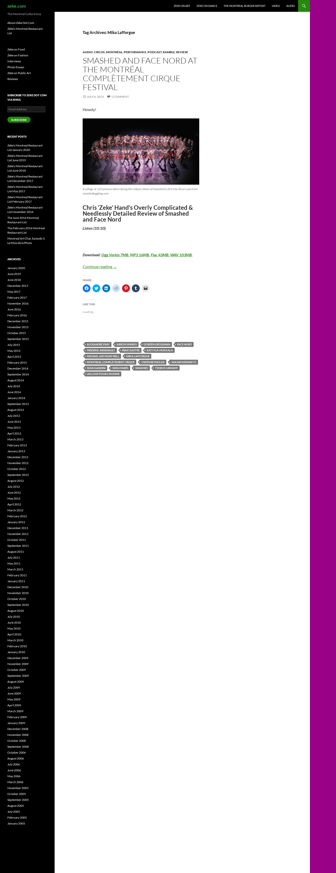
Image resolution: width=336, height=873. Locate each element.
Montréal (114, 52)
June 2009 (14, 693)
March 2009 (15, 711)
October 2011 (16, 540)
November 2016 (18, 303)
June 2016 (14, 309)
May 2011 (13, 563)
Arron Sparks (127, 344)
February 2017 (17, 297)
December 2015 (17, 321)
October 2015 (16, 333)
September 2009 (18, 676)
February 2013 (17, 445)
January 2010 (16, 652)
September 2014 (18, 374)
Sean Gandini (96, 368)
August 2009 (15, 681)
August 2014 (15, 380)
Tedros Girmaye (166, 368)
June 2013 (14, 421)
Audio (290, 5)
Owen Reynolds (153, 362)
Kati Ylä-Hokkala (160, 350)
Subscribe (19, 120)
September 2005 (18, 800)
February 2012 (17, 516)
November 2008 (18, 735)
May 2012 (13, 498)
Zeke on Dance (207, 5)
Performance (135, 52)
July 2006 (13, 764)
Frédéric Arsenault (101, 350)
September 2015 (18, 339)
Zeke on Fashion (17, 55)
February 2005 (17, 817)
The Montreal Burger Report (244, 5)
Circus (99, 52)
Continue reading (100, 266)
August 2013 (15, 410)
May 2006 (13, 776)
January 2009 (16, 723)
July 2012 (13, 486)
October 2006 (16, 752)
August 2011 (15, 551)
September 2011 (18, 546)
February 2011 (17, 575)
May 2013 (13, 427)
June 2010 (14, 622)
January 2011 (16, 581)
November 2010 (18, 593)
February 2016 (17, 315)
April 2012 (14, 504)
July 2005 (13, 811)
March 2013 (15, 439)
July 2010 (13, 616)
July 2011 (13, 557)
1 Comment (120, 96)
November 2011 (18, 534)
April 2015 (14, 356)
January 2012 (16, 522)
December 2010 (17, 587)
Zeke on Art (182, 5)
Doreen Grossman (157, 344)
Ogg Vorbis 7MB (114, 254)
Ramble (169, 52)
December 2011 (17, 528)
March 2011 (15, 569)
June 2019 (14, 274)
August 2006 (15, 758)
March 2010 (15, 640)
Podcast (155, 52)
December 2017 (17, 286)
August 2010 (15, 611)
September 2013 (18, 404)
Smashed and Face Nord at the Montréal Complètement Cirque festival (140, 73)
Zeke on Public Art (19, 73)
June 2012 (14, 492)
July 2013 (13, 416)
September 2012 (18, 475)
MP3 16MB (139, 254)
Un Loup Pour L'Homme (103, 373)
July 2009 (13, 687)
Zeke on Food (16, 49)
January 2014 (16, 398)
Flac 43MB (159, 254)
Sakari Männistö (183, 362)
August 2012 (15, 481)
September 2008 (18, 746)
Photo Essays (15, 67)
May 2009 (13, 699)
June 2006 (14, 770)
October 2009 (16, 670)
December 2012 (17, 457)
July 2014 (13, 386)
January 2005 (16, 823)
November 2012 (18, 463)
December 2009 (17, 658)
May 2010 (13, 628)
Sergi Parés (120, 368)
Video (276, 5)
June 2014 (14, 392)
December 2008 (17, 729)
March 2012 (15, 510)
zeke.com (16, 6)
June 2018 (14, 280)
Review (182, 52)
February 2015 (17, 362)
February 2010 (17, 646)
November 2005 (18, 788)
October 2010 (16, 599)
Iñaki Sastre (131, 350)
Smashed (141, 368)
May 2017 (13, 291)
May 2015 (13, 351)
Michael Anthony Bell (103, 356)
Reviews (12, 79)
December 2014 (17, 368)
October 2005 (16, 794)
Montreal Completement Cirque (111, 362)
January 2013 (16, 451)
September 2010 (18, 605)
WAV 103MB (181, 254)
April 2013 (14, 433)
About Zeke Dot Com (20, 23)
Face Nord (184, 344)
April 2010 (14, 634)
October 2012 (16, 469)
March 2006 (15, 782)
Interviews (14, 61)
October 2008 (16, 741)
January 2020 (16, 268)
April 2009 (14, 705)
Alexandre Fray (98, 344)
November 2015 (18, 327)
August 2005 (15, 806)
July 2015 (13, 345)
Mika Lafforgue (138, 356)
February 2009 (17, 717)
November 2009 (18, 664)
